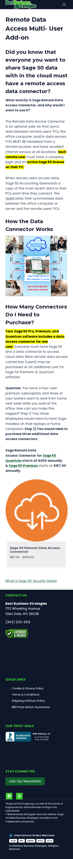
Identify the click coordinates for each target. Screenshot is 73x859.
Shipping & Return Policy (28, 701)
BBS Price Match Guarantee (31, 707)
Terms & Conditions (25, 694)
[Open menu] (64, 4)
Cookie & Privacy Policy (27, 688)
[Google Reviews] (19, 796)
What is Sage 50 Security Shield (31, 581)
